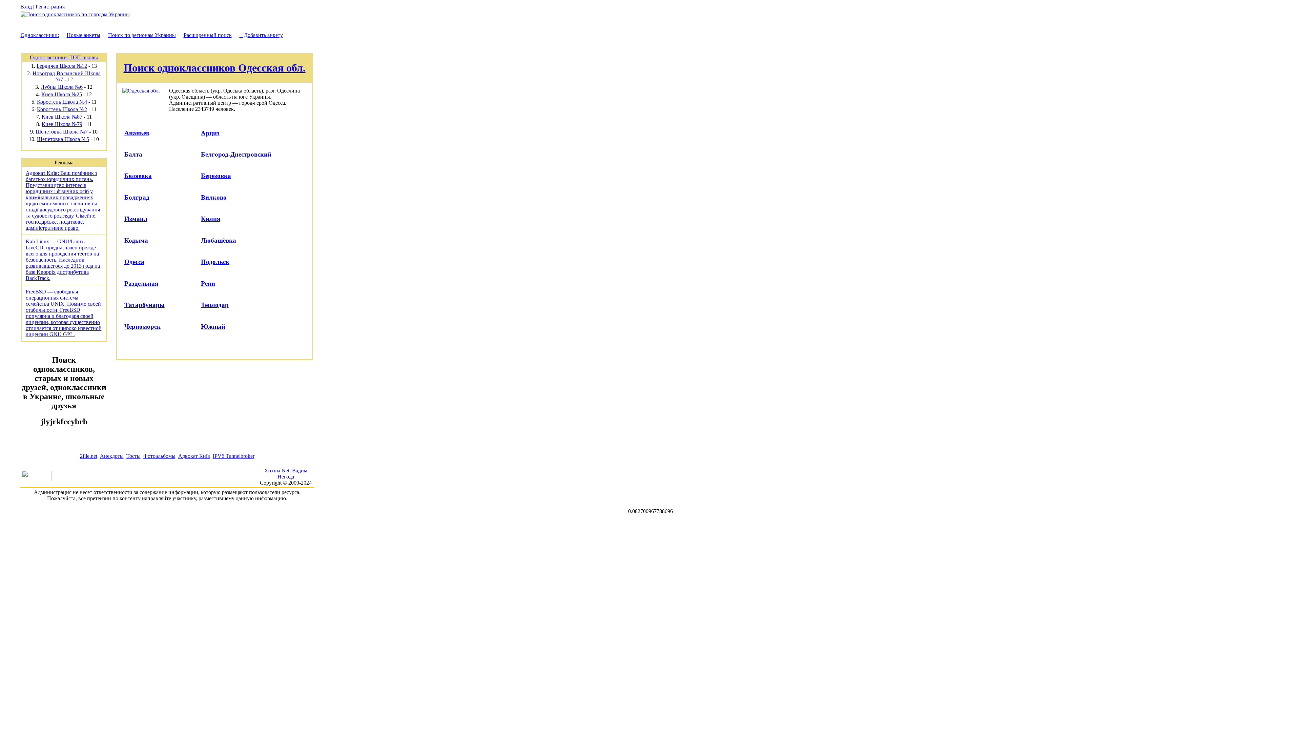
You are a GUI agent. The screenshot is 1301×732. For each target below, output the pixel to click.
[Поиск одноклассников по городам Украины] (75, 14)
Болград (136, 197)
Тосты (133, 456)
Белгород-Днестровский (236, 154)
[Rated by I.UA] (36, 479)
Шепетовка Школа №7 (62, 132)
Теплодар (215, 304)
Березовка (216, 175)
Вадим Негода (292, 474)
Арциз (210, 133)
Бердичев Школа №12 (62, 66)
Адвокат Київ (194, 456)
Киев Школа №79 (62, 124)
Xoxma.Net (276, 470)
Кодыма (136, 240)
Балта (133, 154)
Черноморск (142, 326)
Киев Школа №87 (62, 117)
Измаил (135, 218)
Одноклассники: (40, 35)
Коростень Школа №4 (62, 102)
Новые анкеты (83, 35)
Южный (213, 326)
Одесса (134, 261)
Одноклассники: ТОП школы (64, 57)
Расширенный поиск (208, 35)
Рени (208, 283)
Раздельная (141, 283)
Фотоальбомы (159, 456)
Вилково (214, 197)
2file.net (88, 456)
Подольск (215, 261)
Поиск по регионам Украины (142, 35)
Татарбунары (144, 304)
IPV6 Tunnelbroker (233, 456)
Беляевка (138, 175)
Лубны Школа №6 (62, 87)
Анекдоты (112, 456)
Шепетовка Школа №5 (63, 139)
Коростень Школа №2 (62, 109)
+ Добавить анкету (261, 35)
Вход (26, 6)
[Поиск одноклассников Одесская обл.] (141, 91)
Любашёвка (218, 240)
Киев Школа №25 (61, 94)
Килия (210, 218)
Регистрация (50, 6)
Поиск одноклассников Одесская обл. (215, 68)
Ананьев (136, 133)
